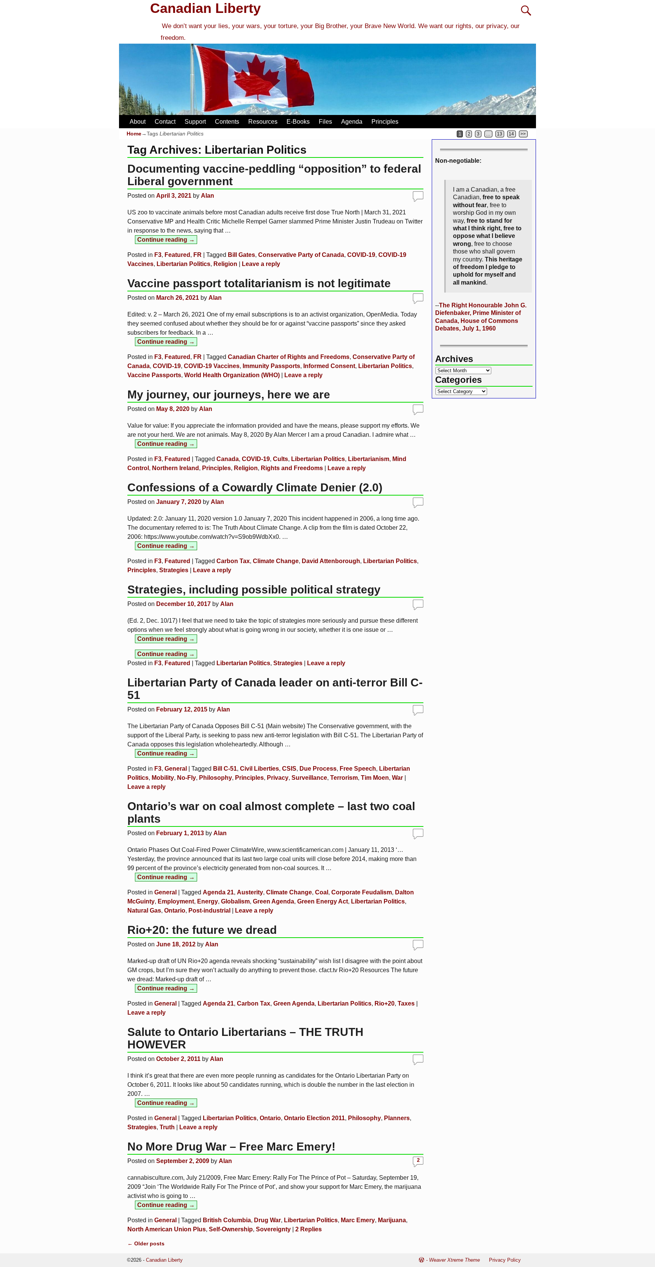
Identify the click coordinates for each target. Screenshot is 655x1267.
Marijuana (392, 1220)
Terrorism (344, 777)
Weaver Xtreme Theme (454, 1260)
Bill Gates (241, 255)
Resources (262, 121)
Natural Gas (144, 910)
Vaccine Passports (154, 375)
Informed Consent (329, 366)
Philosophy (215, 777)
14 (511, 134)
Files (325, 121)
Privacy (277, 777)
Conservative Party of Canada (301, 255)
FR (197, 255)
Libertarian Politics (183, 264)
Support (195, 121)
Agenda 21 (218, 892)
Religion (225, 264)
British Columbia (227, 1220)
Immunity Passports (271, 366)
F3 (157, 255)
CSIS (289, 768)
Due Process (318, 768)
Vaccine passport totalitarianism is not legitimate (259, 283)
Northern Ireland (175, 468)
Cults (280, 459)
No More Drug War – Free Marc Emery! (231, 1146)
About (138, 121)
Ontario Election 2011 (314, 1118)
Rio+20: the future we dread (202, 930)
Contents (227, 121)
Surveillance (309, 777)
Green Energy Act (322, 901)
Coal (321, 892)
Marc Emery (358, 1220)
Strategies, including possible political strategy (254, 589)
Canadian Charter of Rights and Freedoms (288, 357)
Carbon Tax (233, 561)
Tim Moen (375, 777)
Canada (227, 459)
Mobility (163, 777)
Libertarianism (368, 459)
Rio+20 (385, 1003)
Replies (308, 1229)
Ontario (174, 910)
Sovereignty (273, 1229)
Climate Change (276, 561)
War (397, 777)
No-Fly (186, 777)
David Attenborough (331, 561)
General (176, 768)
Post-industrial (209, 910)
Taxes (406, 1003)
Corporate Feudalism (361, 892)
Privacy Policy (505, 1260)
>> (523, 134)
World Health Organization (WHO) (232, 375)
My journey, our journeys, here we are (228, 394)
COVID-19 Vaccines (212, 366)
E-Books (298, 121)
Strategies (173, 570)
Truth (167, 1127)
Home (134, 134)
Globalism (235, 901)
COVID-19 (361, 255)
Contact (165, 121)
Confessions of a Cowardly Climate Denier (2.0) (254, 487)
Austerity (250, 892)
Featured (177, 255)
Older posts (146, 1243)
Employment (176, 901)
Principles (384, 121)
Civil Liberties (259, 768)
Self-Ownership (231, 1229)
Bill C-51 (225, 768)
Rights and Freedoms (292, 468)
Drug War (267, 1220)
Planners (397, 1118)
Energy (207, 901)
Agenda (351, 121)
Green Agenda (273, 901)
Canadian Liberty (205, 8)
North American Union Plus (166, 1229)
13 (499, 134)
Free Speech (358, 768)
